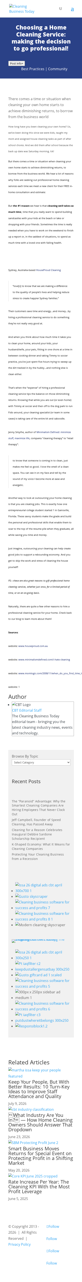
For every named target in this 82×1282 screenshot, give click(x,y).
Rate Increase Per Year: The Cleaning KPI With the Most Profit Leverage (39, 1186)
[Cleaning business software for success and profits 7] (42, 907)
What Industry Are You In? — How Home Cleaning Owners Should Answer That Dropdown (40, 1122)
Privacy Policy (19, 1244)
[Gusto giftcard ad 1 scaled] (38, 975)
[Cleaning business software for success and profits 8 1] (42, 919)
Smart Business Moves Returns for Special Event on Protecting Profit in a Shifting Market (40, 1155)
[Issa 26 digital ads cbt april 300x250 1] (42, 957)
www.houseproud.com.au (33, 646)
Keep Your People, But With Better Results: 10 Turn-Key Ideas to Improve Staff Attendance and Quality (39, 1088)
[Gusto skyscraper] (31, 896)
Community (57, 68)
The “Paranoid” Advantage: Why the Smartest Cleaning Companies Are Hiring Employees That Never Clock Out (39, 807)
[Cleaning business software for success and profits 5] (42, 986)
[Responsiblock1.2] (31, 1026)
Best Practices (32, 68)
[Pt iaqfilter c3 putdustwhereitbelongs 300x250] (42, 1020)
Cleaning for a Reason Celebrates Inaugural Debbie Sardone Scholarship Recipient (37, 834)
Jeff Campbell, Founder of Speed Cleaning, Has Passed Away (36, 822)
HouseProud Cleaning (48, 270)
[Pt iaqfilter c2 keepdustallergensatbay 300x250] (42, 969)
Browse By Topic (25, 756)
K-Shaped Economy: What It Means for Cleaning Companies (41, 846)
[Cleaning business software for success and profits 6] (42, 1009)
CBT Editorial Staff (27, 710)
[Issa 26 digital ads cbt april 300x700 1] (42, 890)
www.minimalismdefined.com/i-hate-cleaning (44, 659)
